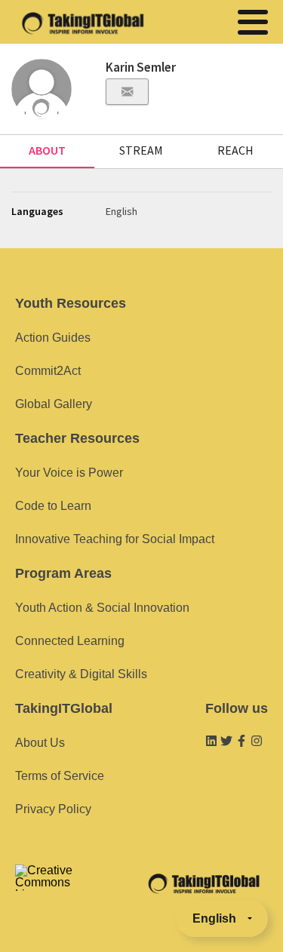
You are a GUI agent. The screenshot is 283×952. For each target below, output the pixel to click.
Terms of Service (59, 775)
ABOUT (47, 150)
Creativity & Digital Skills (81, 674)
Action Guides (53, 337)
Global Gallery (53, 404)
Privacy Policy (53, 809)
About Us (40, 742)
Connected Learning (70, 640)
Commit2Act (48, 370)
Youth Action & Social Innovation (102, 607)
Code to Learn (53, 505)
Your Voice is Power (69, 472)
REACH (235, 150)
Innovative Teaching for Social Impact (114, 539)
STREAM (141, 150)
